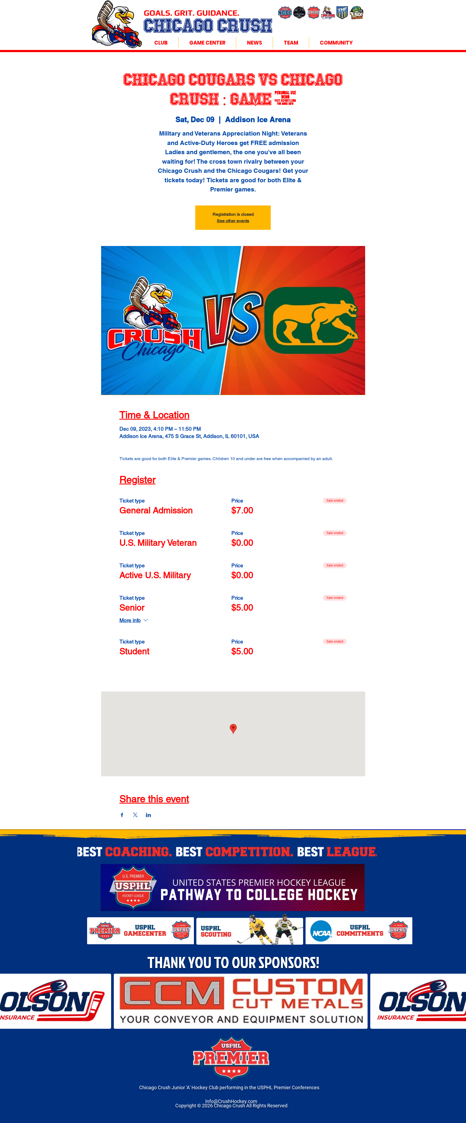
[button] (160, 43)
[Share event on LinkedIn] (148, 815)
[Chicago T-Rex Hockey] (356, 12)
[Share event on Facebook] (122, 815)
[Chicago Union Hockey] (299, 12)
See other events (233, 220)
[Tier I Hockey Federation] (342, 12)
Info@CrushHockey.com (231, 1101)
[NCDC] (285, 12)
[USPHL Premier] (313, 12)
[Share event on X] (135, 815)
